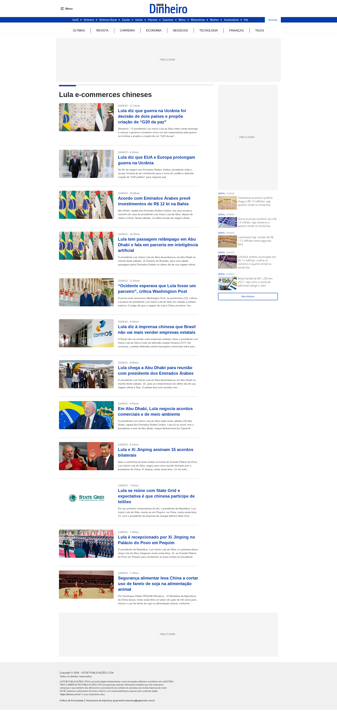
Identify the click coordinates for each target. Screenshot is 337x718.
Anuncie (272, 19)
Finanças (236, 30)
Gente (139, 19)
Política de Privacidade (72, 700)
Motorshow (198, 19)
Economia (153, 30)
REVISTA (102, 30)
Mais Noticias (248, 296)
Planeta (152, 19)
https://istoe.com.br (70, 694)
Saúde (126, 19)
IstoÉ (75, 19)
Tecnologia (208, 30)
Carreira (127, 30)
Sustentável (231, 19)
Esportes (168, 19)
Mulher (214, 19)
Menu (182, 19)
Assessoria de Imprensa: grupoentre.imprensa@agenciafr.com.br (120, 700)
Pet (246, 19)
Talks (259, 30)
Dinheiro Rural (108, 19)
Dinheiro (89, 19)
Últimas (79, 30)
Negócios (180, 30)
